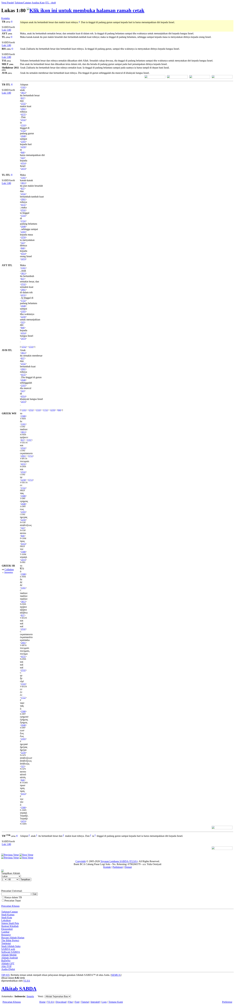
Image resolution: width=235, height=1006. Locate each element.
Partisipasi (118, 867)
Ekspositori (7, 929)
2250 (23, 147)
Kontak (107, 867)
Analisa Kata (38, 2)
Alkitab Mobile (9, 954)
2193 (23, 141)
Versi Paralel (7, 2)
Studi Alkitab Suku (10, 946)
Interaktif (95, 1002)
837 (22, 98)
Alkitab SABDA (18, 988)
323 (22, 158)
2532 (23, 103)
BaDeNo (5, 960)
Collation (9, 569)
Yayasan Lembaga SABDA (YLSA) (118, 861)
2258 (23, 480)
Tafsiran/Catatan (23, 2)
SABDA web (8, 949)
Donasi (128, 867)
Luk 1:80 (6, 30)
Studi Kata (6, 917)
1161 (23, 87)
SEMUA (116, 975)
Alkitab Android (9, 957)
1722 (23, 130)
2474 (23, 168)
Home (42, 1002)
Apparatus (8, 572)
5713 (30, 480)
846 (22, 152)
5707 (29, 440)
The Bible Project (10, 940)
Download (61, 1002)
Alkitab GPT (7, 963)
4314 (23, 163)
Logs (104, 1002)
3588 (23, 416)
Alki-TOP (6, 966)
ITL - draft (50, 2)
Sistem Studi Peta (10, 923)
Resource (6, 934)
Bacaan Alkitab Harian (12, 937)
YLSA (26, 980)
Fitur (70, 1002)
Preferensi (227, 1002)
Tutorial (85, 1002)
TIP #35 (5, 975)
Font (77, 1002)
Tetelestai (6, 943)
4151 (23, 114)
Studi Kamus (7, 914)
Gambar (5, 931)
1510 (23, 125)
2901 (23, 109)
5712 (30, 456)
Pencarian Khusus (10, 906)
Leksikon (6, 920)
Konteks (5, 18)
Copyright (80, 861)
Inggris (30, 996)
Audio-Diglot (8, 969)
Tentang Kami (115, 1002)
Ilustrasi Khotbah (10, 926)
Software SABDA (10, 952)
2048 (23, 136)
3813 (23, 92)
